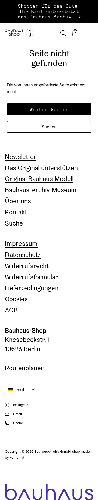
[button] (21, 389)
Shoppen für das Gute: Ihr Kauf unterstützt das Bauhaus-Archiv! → (49, 11)
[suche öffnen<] (63, 33)
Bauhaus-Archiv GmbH (52, 451)
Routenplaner (24, 368)
